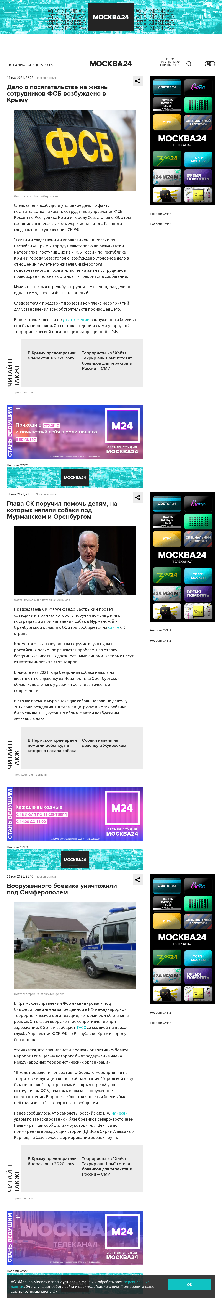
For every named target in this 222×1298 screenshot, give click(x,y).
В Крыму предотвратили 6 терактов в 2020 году (52, 355)
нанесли (119, 1113)
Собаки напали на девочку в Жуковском (104, 743)
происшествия (24, 392)
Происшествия (46, 78)
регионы (41, 774)
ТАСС (81, 1028)
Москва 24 (111, 64)
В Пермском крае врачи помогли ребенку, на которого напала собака (52, 745)
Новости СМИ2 (17, 465)
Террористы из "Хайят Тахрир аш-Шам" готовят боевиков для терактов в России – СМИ (107, 360)
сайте (113, 627)
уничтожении (76, 320)
